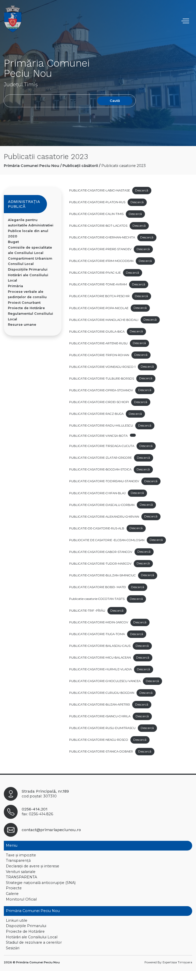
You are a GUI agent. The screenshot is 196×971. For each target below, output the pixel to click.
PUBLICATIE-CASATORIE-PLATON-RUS (97, 202)
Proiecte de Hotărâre (26, 308)
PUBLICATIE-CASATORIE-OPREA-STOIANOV (101, 390)
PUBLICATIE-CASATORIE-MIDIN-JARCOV (98, 622)
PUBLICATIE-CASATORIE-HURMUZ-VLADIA (100, 669)
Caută (115, 101)
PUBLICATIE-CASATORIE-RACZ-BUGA (96, 414)
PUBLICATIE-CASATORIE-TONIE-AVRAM (98, 284)
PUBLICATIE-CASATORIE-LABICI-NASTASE (99, 190)
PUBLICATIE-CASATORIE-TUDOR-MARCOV (100, 563)
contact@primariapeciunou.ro (51, 829)
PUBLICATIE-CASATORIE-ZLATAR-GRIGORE (100, 457)
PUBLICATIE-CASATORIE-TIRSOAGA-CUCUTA (101, 446)
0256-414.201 (34, 809)
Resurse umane (22, 324)
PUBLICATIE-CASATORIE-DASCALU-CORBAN (101, 504)
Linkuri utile (16, 920)
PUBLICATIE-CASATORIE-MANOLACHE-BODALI (103, 319)
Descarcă (141, 190)
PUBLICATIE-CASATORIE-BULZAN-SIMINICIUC (102, 575)
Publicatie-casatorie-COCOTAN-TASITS (97, 599)
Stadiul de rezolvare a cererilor (34, 942)
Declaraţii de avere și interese (32, 866)
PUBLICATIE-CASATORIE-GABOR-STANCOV (100, 551)
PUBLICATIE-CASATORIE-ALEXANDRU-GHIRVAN (104, 516)
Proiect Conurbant (24, 303)
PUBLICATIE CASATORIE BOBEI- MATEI (97, 587)
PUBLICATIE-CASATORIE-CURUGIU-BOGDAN (101, 693)
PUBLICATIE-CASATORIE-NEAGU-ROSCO (98, 740)
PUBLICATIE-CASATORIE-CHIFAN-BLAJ (97, 493)
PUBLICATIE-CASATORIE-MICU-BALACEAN (100, 657)
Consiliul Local (21, 264)
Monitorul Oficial (21, 899)
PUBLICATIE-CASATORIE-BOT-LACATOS (98, 225)
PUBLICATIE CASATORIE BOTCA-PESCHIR (99, 296)
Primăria (15, 286)
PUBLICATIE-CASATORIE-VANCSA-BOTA (98, 436)
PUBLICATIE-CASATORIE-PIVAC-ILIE (95, 272)
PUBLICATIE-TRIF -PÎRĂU (87, 610)
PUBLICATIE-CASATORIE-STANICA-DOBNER (101, 751)
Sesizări (12, 948)
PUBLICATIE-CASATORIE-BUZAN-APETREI (99, 704)
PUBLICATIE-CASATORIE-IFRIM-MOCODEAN (101, 261)
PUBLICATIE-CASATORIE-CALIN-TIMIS (96, 214)
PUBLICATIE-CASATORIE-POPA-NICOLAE (98, 308)
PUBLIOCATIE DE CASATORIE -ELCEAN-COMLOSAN (106, 540)
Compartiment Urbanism (30, 258)
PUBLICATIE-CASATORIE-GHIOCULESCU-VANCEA (105, 681)
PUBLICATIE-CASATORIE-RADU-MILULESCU (101, 425)
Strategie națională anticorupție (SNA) (41, 882)
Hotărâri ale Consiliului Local (31, 937)
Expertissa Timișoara (177, 962)
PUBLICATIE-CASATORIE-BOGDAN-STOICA (100, 469)
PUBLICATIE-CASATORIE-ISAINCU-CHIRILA (99, 716)
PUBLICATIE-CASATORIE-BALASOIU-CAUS (99, 646)
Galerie (12, 893)
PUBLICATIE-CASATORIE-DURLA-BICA (97, 331)
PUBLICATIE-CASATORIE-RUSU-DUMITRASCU (102, 728)
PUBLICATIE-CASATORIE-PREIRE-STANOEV (100, 249)
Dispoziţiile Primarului (27, 269)
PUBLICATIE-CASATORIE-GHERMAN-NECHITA (102, 237)
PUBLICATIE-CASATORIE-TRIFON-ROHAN (99, 355)
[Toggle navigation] (186, 21)
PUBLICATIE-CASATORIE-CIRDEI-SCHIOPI (99, 402)
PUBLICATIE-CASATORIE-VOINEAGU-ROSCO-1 (102, 366)
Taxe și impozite (21, 855)
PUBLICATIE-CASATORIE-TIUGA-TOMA (97, 634)
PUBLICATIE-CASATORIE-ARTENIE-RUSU (98, 343)
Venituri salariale (20, 871)
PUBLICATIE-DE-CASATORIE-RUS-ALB (96, 528)
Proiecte (14, 888)
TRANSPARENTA (21, 877)
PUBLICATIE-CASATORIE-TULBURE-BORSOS (101, 378)
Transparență (18, 860)
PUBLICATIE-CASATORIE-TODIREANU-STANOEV (104, 481)
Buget (13, 242)
